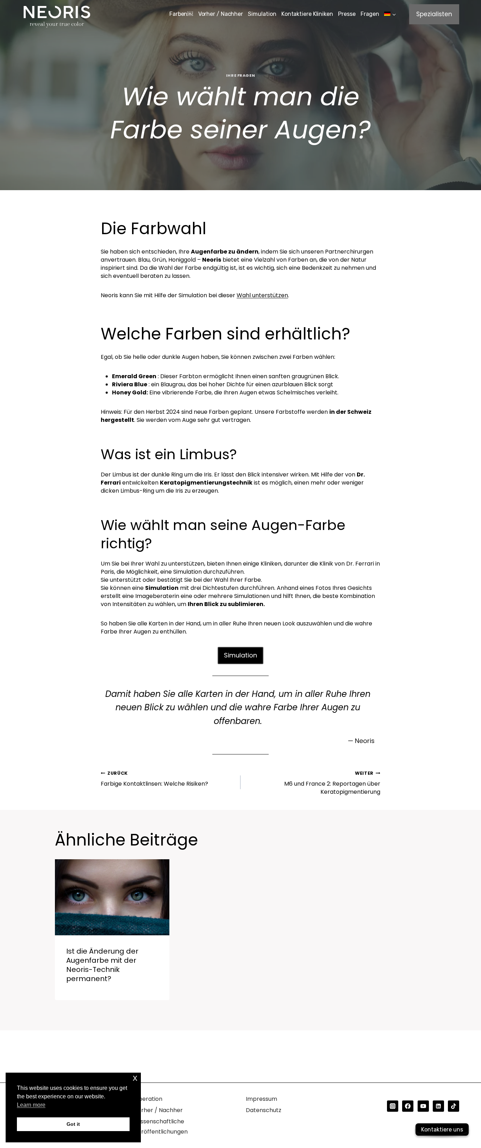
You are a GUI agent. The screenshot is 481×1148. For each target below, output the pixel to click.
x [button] (135, 1077)
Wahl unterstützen (262, 295)
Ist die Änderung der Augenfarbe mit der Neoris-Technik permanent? (102, 965)
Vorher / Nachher (220, 14)
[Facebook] (407, 1106)
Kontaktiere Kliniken (307, 14)
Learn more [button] (31, 1105)
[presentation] (112, 897)
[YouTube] (423, 1106)
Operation (148, 1099)
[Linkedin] (438, 1106)
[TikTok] (453, 1106)
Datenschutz (263, 1110)
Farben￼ (181, 14)
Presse (346, 14)
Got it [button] (73, 1124)
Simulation (262, 14)
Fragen (370, 14)
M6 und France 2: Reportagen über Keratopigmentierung (332, 783)
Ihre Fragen (240, 75)
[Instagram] (392, 1106)
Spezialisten (434, 14)
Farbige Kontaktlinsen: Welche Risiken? (154, 779)
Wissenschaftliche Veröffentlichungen (161, 1126)
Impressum (261, 1099)
